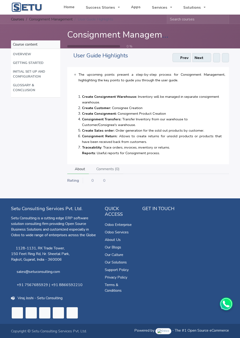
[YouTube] (58, 312)
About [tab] (79, 169)
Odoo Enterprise (118, 224)
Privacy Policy (116, 277)
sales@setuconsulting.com (38, 271)
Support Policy (117, 269)
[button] (35, 54)
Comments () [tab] (107, 169)
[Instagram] (44, 312)
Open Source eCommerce (208, 330)
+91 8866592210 (66, 284)
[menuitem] (69, 7)
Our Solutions (116, 262)
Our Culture (114, 254)
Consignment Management (121, 35)
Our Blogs (113, 247)
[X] (31, 312)
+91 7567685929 (32, 284)
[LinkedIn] (17, 312)
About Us (113, 239)
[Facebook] (72, 312)
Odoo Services (117, 232)
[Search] (225, 19)
